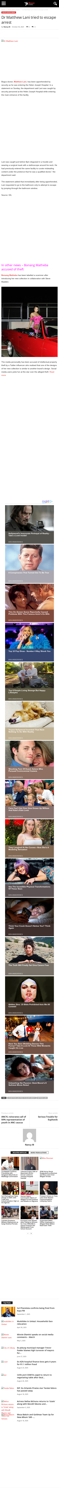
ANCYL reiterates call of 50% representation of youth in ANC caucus (13, 1119)
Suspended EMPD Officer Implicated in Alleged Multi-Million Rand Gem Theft (47, 1222)
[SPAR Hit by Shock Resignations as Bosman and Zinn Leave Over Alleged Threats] (49, 1163)
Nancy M (7, 27)
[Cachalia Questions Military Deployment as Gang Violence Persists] (10, 1212)
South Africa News (14, 10)
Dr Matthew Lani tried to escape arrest (21, 1098)
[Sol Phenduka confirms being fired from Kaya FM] (8, 1312)
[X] (26, 33)
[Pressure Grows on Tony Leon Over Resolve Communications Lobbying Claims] (49, 1188)
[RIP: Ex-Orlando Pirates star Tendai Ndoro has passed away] (8, 1392)
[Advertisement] (29, 129)
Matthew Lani (20, 82)
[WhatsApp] (39, 33)
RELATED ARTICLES (19, 1153)
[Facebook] (20, 33)
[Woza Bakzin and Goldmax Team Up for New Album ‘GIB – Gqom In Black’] (8, 1418)
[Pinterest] (33, 33)
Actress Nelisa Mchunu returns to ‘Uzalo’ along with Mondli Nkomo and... (36, 1402)
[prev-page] (27, 1233)
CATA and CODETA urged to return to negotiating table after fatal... (34, 1376)
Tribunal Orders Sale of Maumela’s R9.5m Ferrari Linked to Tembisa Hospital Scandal (29, 1174)
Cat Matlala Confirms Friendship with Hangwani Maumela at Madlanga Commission (9, 1173)
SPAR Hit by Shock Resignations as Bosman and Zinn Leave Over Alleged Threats (48, 1173)
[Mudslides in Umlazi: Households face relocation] (8, 1325)
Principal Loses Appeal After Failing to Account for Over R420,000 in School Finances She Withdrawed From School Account (29, 1224)
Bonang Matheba (9, 275)
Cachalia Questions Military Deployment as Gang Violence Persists (9, 1222)
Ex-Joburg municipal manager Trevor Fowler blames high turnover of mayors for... (35, 1350)
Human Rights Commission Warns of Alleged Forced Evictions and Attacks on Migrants (29, 1198)
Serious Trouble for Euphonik (48, 1118)
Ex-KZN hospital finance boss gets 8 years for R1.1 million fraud (36, 1363)
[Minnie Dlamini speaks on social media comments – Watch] (8, 1338)
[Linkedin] (45, 33)
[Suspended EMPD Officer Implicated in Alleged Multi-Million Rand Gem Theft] (49, 1212)
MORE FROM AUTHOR (39, 1153)
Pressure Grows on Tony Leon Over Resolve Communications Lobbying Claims (48, 1198)
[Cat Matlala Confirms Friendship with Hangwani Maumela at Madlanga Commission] (10, 1163)
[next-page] (31, 1233)
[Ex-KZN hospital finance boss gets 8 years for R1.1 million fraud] (8, 1365)
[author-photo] (29, 1135)
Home (3, 10)
